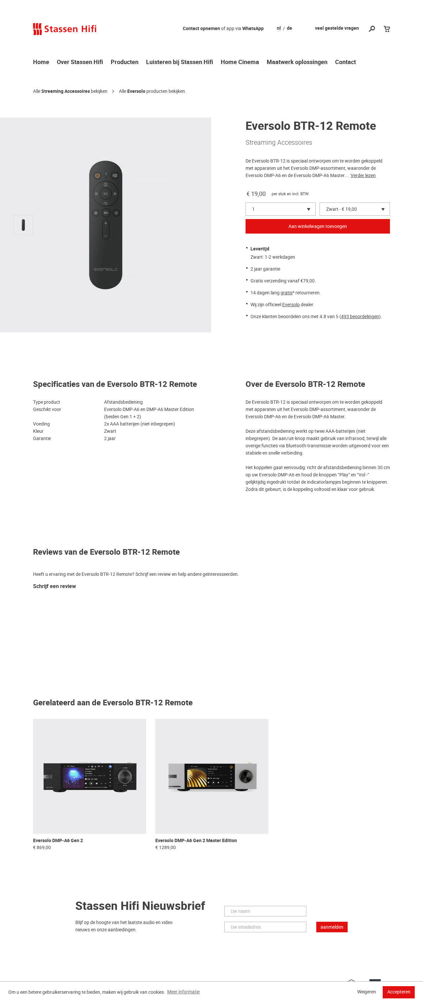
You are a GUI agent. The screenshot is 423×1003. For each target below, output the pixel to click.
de (289, 28)
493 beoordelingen (360, 316)
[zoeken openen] (372, 29)
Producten (124, 62)
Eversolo (136, 91)
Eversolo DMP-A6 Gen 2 (58, 840)
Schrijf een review (54, 586)
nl (279, 28)
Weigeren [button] (366, 991)
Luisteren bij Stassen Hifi (179, 62)
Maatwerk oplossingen (297, 62)
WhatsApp (253, 28)
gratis (286, 292)
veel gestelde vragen (337, 28)
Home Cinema (240, 62)
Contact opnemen (201, 28)
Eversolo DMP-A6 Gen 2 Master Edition (196, 840)
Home (41, 62)
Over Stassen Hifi (80, 62)
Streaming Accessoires (65, 91)
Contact (345, 62)
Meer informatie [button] (183, 991)
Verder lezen (363, 175)
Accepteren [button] (398, 991)
